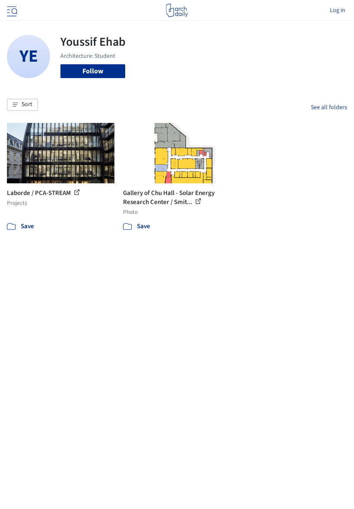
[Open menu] (11, 10)
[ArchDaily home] (177, 10)
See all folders (329, 107)
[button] (22, 105)
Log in (337, 10)
